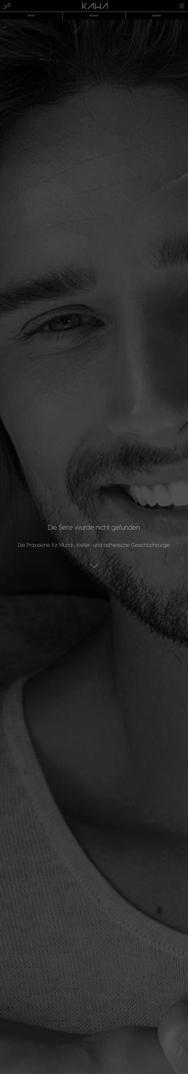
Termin (31, 15)
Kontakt (156, 15)
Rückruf (94, 15)
